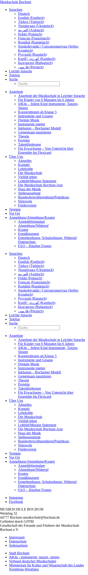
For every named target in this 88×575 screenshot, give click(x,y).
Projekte (24, 140)
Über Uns (16, 157)
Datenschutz (18, 541)
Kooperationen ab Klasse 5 (37, 112)
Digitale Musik (28, 120)
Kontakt (24, 165)
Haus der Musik (29, 189)
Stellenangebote (29, 193)
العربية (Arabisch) (31, 30)
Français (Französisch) (34, 38)
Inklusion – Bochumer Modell (39, 128)
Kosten (23, 230)
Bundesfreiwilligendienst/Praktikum (43, 197)
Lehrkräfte (25, 169)
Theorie (23, 136)
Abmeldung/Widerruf (33, 226)
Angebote (16, 92)
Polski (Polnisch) (30, 34)
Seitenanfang (18, 545)
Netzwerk (25, 201)
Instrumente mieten (31, 124)
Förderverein (27, 205)
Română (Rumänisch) (33, 42)
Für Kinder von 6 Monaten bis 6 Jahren (46, 100)
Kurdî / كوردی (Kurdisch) (36, 59)
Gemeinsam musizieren (34, 132)
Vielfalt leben (27, 177)
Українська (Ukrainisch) (36, 26)
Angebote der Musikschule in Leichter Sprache (51, 96)
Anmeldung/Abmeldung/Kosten (32, 217)
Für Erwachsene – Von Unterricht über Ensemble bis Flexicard (45, 150)
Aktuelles (25, 161)
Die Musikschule (30, 173)
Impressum (17, 537)
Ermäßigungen (28, 234)
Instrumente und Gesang (35, 116)
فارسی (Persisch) (31, 67)
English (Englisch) (31, 18)
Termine (15, 209)
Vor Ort (14, 213)
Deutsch (24, 14)
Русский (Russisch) (32, 54)
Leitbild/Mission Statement (37, 181)
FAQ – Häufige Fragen (34, 246)
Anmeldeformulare (31, 221)
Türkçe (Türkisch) (31, 22)
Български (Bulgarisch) (35, 63)
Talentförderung (29, 144)
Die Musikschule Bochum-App (40, 185)
